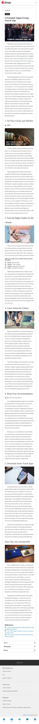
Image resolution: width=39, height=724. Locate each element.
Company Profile (7, 700)
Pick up (6, 650)
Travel (5, 642)
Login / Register (7, 687)
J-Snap (27, 715)
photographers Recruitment (10, 691)
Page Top (19, 662)
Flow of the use (7, 671)
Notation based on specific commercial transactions (17, 707)
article (27, 58)
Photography (7, 646)
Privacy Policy (6, 704)
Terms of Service (7, 678)
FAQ (3, 674)
